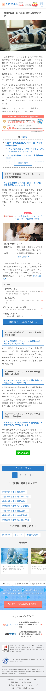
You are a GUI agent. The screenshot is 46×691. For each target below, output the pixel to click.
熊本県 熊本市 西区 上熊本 (14, 511)
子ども (18, 535)
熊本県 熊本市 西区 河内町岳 (15, 506)
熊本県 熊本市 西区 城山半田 (15, 520)
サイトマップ (32, 685)
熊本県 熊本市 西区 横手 (13, 492)
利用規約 (14, 682)
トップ (8, 583)
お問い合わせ (27, 682)
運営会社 (10, 679)
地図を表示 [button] (22, 256)
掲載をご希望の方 (16, 685)
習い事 (6, 535)
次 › (31, 475)
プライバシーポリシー (27, 679)
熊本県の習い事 (21, 583)
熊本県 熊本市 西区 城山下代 (15, 496)
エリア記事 (33, 535)
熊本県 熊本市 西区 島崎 (13, 501)
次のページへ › (23, 468)
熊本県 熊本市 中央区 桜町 (14, 515)
